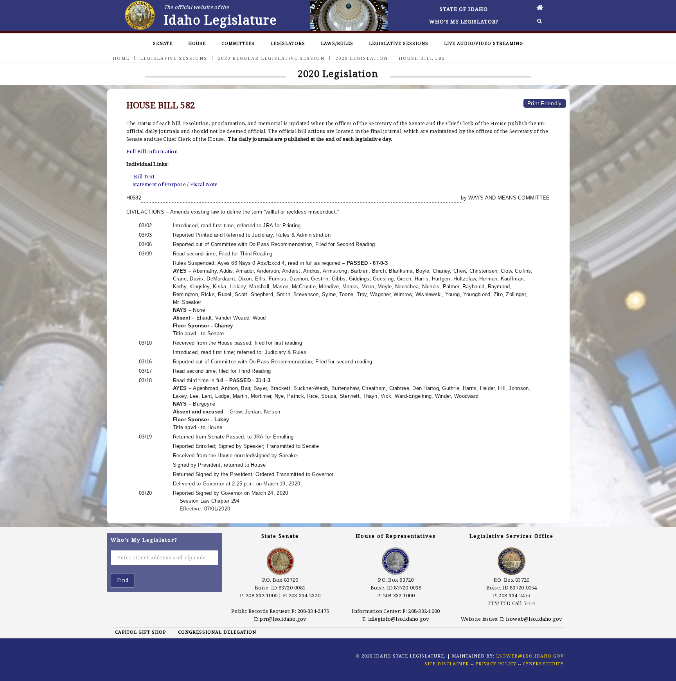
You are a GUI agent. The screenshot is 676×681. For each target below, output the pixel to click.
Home (121, 58)
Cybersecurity (543, 664)
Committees (238, 43)
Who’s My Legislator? (463, 21)
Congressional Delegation (217, 632)
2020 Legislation (361, 58)
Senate (163, 43)
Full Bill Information (152, 151)
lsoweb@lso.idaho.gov (534, 618)
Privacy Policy (495, 664)
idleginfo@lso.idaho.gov (399, 618)
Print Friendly (544, 103)
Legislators (287, 43)
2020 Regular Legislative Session (271, 58)
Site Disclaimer (446, 664)
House (197, 43)
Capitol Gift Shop (140, 632)
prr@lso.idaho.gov (282, 618)
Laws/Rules (337, 43)
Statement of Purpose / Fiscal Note (175, 184)
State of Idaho (464, 9)
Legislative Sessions (398, 43)
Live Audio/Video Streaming (483, 43)
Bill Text (144, 176)
